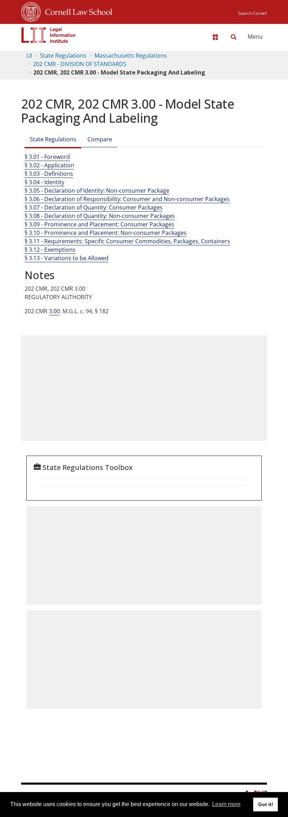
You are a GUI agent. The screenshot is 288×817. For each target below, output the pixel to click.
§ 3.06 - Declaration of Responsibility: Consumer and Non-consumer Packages (127, 199)
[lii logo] (48, 35)
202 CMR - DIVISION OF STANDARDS (79, 64)
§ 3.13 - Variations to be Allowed (67, 258)
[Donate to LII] (215, 36)
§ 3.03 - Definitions (49, 174)
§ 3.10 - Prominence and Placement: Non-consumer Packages (105, 233)
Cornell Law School (76, 11)
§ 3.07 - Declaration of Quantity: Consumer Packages (94, 207)
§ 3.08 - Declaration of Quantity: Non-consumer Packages (100, 216)
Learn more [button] (226, 804)
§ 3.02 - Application (49, 165)
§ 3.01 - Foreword (47, 157)
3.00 (54, 311)
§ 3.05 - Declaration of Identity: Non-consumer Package (97, 190)
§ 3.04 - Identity (44, 182)
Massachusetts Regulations (130, 55)
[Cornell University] (31, 11)
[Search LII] (233, 36)
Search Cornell (252, 13)
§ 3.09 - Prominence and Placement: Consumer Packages (99, 224)
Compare (99, 139)
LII (29, 55)
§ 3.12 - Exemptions (50, 249)
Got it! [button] (265, 804)
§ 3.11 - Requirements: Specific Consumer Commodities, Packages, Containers (127, 241)
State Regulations (63, 55)
